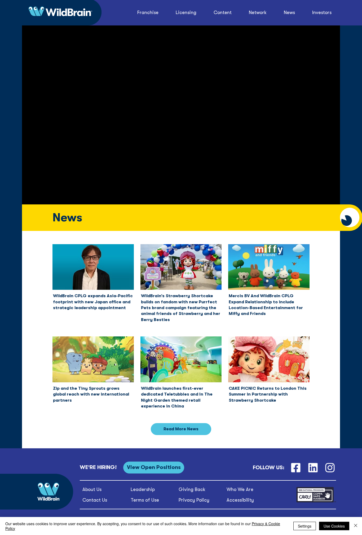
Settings (304, 526)
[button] (222, 12)
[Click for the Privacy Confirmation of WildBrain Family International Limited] (316, 501)
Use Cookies (334, 526)
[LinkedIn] (313, 467)
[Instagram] (330, 467)
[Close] (355, 526)
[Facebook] (296, 467)
